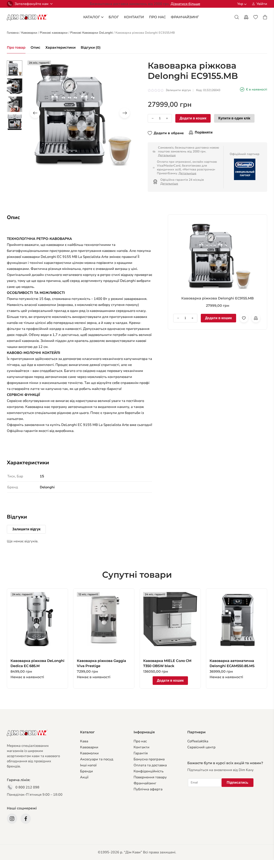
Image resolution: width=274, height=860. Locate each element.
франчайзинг (185, 17)
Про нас (140, 741)
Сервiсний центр (201, 747)
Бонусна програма (149, 759)
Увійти (261, 4)
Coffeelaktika (197, 741)
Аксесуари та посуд (96, 759)
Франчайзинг (145, 783)
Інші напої (88, 765)
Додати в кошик (193, 118)
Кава (84, 741)
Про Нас (157, 17)
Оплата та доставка (150, 765)
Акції (84, 777)
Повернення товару (150, 777)
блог (114, 17)
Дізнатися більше (185, 4)
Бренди (86, 771)
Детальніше (167, 155)
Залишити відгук (178, 90)
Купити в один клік (234, 118)
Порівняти (204, 132)
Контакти (134, 17)
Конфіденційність (149, 771)
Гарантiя (141, 753)
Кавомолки (89, 753)
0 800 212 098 (27, 787)
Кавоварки (89, 747)
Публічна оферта (148, 789)
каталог (91, 17)
